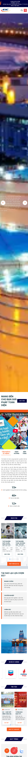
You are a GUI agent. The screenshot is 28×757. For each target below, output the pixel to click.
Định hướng (16, 452)
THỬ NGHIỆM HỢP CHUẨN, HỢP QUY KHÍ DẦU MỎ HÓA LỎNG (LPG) (6, 543)
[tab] (6, 452)
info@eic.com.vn (15, 3)
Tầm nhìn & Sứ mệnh (6, 452)
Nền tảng (25, 452)
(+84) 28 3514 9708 (15, 1)
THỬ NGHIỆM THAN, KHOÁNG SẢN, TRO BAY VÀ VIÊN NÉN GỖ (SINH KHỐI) (20, 543)
